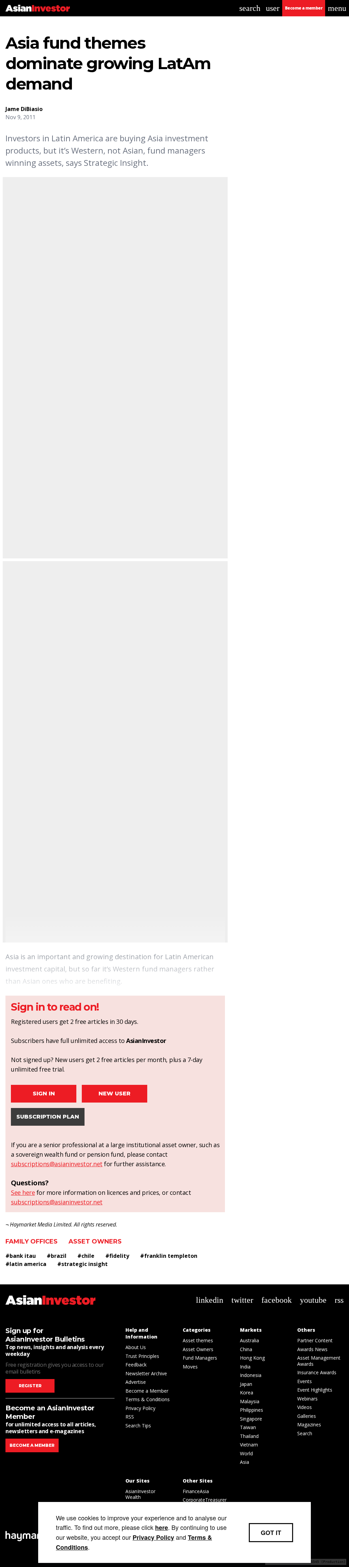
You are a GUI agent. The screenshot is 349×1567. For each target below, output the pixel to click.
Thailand (249, 1436)
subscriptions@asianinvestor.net (57, 1164)
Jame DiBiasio (24, 109)
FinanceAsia (196, 1491)
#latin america (25, 1264)
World (246, 1453)
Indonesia (250, 1375)
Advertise (135, 1382)
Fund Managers (200, 1358)
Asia (244, 1462)
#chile (85, 1256)
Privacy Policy (140, 1408)
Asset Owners (95, 1241)
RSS (129, 1416)
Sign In (44, 1093)
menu (337, 8)
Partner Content (315, 1340)
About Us (135, 1347)
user (272, 8)
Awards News (312, 1349)
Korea (246, 1392)
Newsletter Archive (146, 1373)
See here (23, 1192)
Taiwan (248, 1427)
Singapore (251, 1418)
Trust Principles (142, 1356)
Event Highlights (314, 1390)
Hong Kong (252, 1358)
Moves (190, 1366)
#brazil (56, 1256)
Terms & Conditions (147, 1399)
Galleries (306, 1416)
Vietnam (249, 1444)
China (246, 1349)
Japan (246, 1384)
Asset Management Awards (318, 1361)
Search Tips (138, 1425)
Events (304, 1381)
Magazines (309, 1424)
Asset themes (198, 1340)
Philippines (251, 1410)
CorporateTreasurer (205, 1500)
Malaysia (249, 1401)
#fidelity (117, 1256)
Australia (249, 1340)
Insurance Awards (316, 1372)
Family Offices (31, 1241)
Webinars (307, 1398)
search (249, 8)
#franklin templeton (168, 1256)
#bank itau (20, 1256)
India (245, 1366)
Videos (304, 1407)
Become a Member (146, 1391)
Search (304, 1433)
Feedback (136, 1364)
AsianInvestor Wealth (140, 1494)
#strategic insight (82, 1264)
